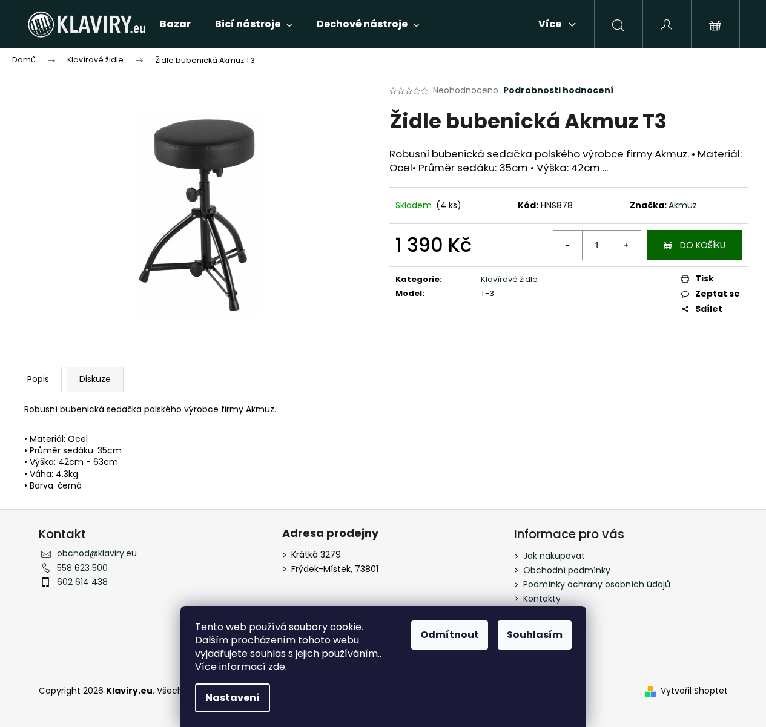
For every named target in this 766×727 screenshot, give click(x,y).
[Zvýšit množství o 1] (626, 245)
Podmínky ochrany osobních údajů (596, 584)
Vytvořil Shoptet (694, 691)
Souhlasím (535, 635)
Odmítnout (449, 635)
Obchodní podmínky (566, 570)
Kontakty (542, 599)
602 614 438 (82, 582)
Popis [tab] (38, 379)
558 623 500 (82, 568)
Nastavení (232, 698)
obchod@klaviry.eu (97, 553)
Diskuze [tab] (95, 379)
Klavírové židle (509, 279)
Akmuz (683, 205)
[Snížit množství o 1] (568, 245)
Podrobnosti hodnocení (558, 90)
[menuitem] (175, 24)
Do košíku (702, 245)
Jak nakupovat (554, 556)
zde (276, 667)
